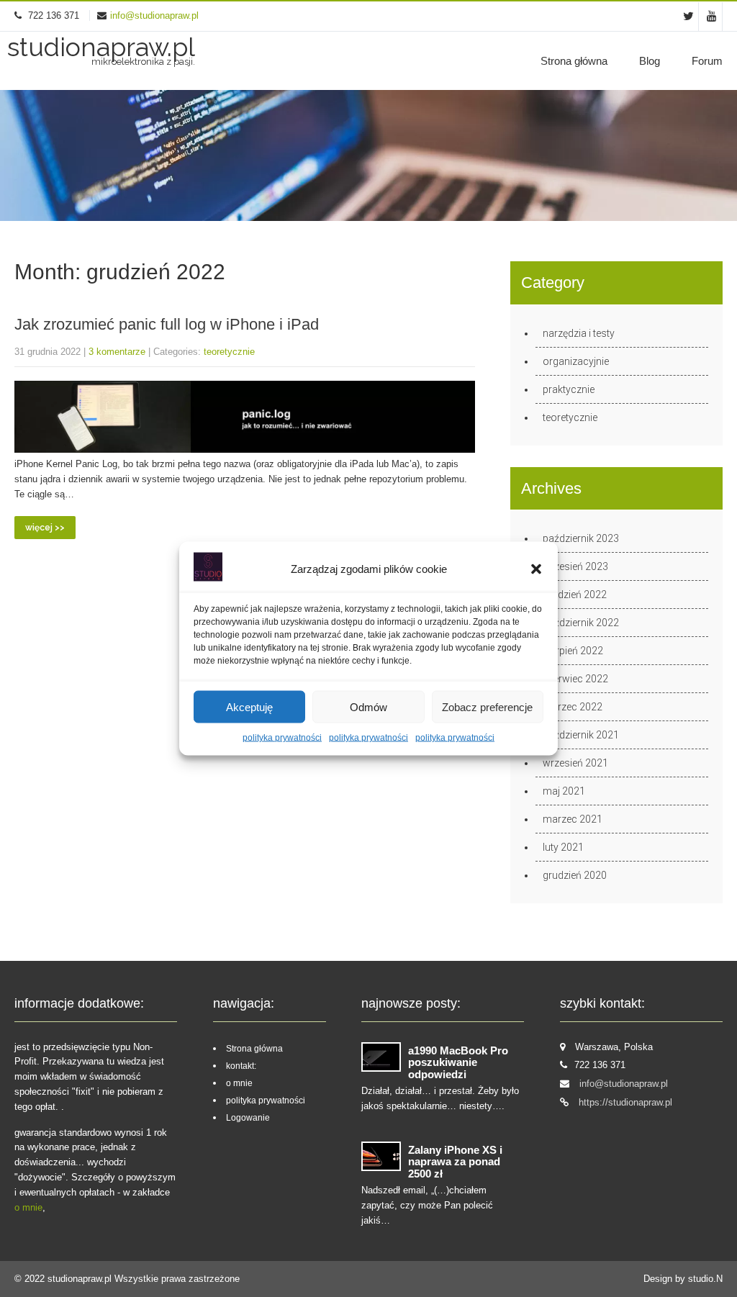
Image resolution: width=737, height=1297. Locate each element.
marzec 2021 (572, 819)
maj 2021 (564, 791)
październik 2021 (581, 735)
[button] (536, 569)
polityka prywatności (282, 738)
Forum (707, 61)
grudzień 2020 (575, 875)
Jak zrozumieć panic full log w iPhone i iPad (166, 324)
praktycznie (568, 389)
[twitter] (688, 16)
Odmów (368, 706)
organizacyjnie (576, 361)
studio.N (705, 1278)
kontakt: (241, 1066)
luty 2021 (563, 847)
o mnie (28, 1207)
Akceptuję (249, 706)
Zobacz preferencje (487, 706)
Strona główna (574, 61)
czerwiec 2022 (575, 678)
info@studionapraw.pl (154, 15)
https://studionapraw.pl (625, 1102)
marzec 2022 (572, 707)
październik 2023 (581, 538)
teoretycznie (229, 351)
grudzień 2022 (575, 594)
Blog (649, 61)
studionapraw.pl (81, 1278)
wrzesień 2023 (575, 566)
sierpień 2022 (573, 650)
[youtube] (712, 16)
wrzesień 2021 (575, 763)
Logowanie (248, 1118)
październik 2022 (581, 622)
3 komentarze (117, 351)
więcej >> (45, 528)
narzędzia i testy (579, 333)
